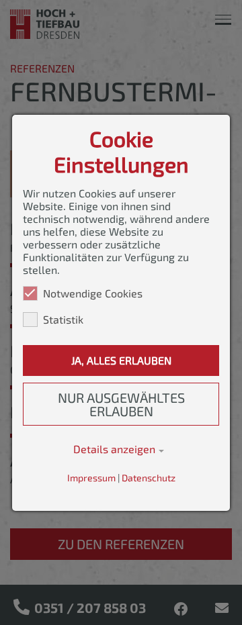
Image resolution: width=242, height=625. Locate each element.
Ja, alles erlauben (121, 360)
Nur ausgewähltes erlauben (121, 404)
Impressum (91, 477)
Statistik (63, 319)
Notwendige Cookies (93, 293)
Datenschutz (148, 477)
